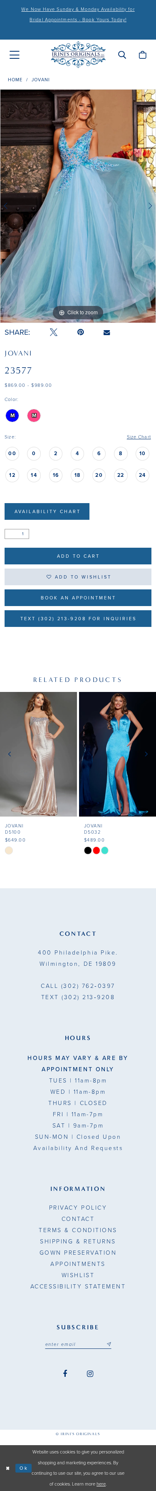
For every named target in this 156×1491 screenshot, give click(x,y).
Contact (78, 1219)
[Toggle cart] (142, 54)
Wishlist (78, 1275)
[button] (122, 54)
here (101, 1484)
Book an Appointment (78, 598)
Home (15, 80)
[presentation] (38, 754)
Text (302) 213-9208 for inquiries (78, 618)
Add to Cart (78, 556)
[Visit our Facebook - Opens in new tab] (65, 1374)
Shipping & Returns (78, 1241)
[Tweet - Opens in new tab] (53, 332)
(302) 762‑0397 (78, 986)
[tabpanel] (78, 206)
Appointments (77, 1264)
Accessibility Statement (78, 1286)
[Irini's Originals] (78, 54)
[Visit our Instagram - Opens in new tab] (90, 1374)
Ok (24, 1468)
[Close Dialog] (8, 1468)
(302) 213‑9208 (78, 997)
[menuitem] (14, 55)
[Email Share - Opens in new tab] (107, 332)
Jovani (41, 80)
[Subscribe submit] (108, 1345)
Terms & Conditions (78, 1230)
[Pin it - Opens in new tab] (80, 332)
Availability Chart (48, 511)
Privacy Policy (78, 1207)
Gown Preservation (78, 1252)
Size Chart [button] (139, 437)
